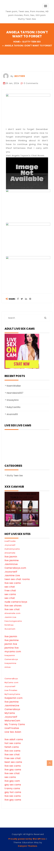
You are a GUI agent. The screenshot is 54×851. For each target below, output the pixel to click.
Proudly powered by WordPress (27, 838)
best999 (20, 76)
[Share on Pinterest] (30, 299)
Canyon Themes (27, 846)
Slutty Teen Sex (15, 475)
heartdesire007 (15, 392)
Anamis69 (12, 414)
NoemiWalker (14, 385)
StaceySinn (13, 400)
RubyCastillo (13, 407)
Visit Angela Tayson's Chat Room (25, 155)
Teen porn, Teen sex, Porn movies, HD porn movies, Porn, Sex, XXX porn (27, 13)
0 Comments (30, 83)
